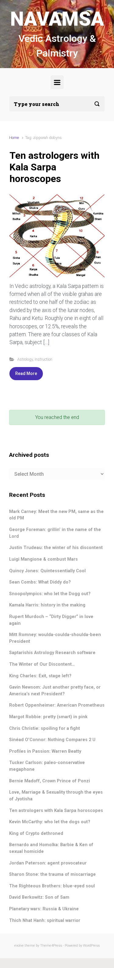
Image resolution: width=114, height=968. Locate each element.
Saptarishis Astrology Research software (52, 652)
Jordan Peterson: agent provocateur (48, 863)
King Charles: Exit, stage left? (40, 676)
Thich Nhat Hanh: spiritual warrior (44, 920)
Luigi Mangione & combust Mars (43, 559)
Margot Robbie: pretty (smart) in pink (48, 716)
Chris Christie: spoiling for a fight (44, 728)
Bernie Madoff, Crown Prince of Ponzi (49, 781)
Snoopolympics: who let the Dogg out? (50, 593)
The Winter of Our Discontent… (42, 664)
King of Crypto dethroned (36, 833)
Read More (26, 373)
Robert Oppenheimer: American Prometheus (57, 705)
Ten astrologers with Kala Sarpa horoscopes (54, 167)
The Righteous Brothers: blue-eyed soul (52, 886)
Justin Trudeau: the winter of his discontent (56, 547)
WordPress (91, 946)
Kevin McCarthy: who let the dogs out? (49, 821)
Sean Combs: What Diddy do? (40, 582)
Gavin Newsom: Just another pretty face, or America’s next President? (55, 691)
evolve (19, 946)
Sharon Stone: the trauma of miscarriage (52, 874)
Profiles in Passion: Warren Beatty (45, 751)
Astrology (25, 359)
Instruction (43, 359)
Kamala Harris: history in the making (47, 605)
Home (14, 137)
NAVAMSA (57, 19)
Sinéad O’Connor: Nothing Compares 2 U (52, 739)
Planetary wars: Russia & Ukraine (44, 909)
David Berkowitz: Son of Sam (39, 897)
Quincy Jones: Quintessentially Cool (47, 570)
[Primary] (57, 82)
